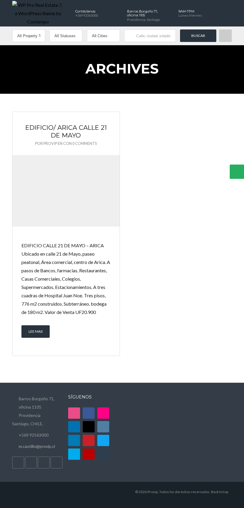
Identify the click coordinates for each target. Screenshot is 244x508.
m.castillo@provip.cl (37, 446)
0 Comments (84, 143)
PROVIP (50, 143)
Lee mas (36, 331)
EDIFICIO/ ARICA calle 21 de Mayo (66, 131)
